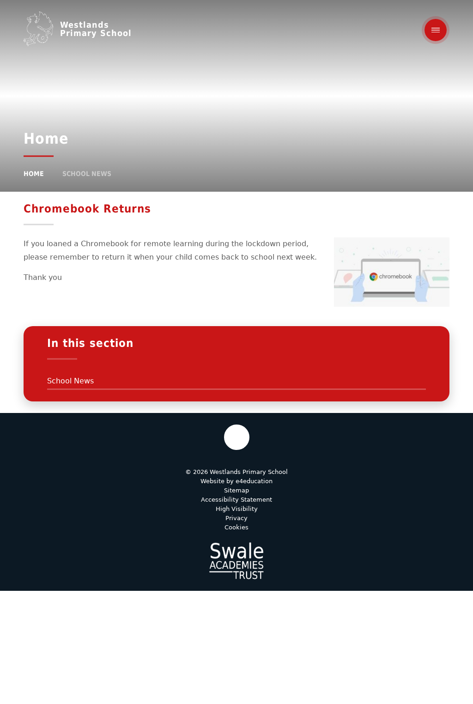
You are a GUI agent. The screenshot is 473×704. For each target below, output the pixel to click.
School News (86, 173)
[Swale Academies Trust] (236, 560)
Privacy (236, 518)
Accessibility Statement (236, 499)
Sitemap (236, 490)
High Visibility (237, 508)
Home (34, 173)
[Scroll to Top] (236, 437)
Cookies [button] (236, 527)
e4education (254, 481)
